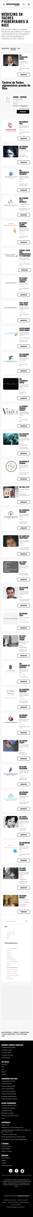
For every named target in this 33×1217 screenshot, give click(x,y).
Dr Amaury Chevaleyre (7, 1055)
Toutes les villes (11, 932)
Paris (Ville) (4, 1064)
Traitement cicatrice (12, 973)
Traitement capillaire (12, 971)
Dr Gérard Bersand (23, 793)
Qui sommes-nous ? (6, 1146)
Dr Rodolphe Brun (23, 57)
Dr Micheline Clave (24, 843)
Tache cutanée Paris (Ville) (8, 1081)
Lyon (2, 1066)
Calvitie (9, 952)
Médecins (13, 48)
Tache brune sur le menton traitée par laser (12, 1127)
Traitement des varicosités (8, 1108)
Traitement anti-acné (12, 969)
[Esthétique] (13, 4)
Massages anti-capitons (7, 1113)
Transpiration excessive (13, 975)
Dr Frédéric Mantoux (24, 690)
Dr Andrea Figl (23, 122)
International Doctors (6, 1165)
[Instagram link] (10, 1171)
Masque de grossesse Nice (8, 1086)
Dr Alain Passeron (23, 767)
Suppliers (3, 1163)
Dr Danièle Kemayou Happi (8, 1047)
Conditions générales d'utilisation (16, 1207)
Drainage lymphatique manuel (9, 1105)
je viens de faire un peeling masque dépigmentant (14, 1139)
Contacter (23, 75)
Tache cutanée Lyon (6, 1083)
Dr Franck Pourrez (23, 147)
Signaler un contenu (6, 1151)
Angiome (9, 950)
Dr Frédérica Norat (23, 381)
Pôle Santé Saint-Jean (23, 303)
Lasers (3, 1118)
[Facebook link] (16, 1171)
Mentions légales (24, 1202)
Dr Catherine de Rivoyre (24, 665)
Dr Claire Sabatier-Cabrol (23, 280)
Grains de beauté (11, 959)
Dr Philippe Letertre (24, 435)
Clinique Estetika (5, 1057)
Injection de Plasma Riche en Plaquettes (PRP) (13, 1137)
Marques (3, 1160)
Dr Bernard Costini (6, 1052)
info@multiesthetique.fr (23, 1196)
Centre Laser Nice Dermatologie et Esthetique (25, 253)
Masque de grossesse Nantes (8, 1096)
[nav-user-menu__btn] (28, 4)
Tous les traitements (12, 948)
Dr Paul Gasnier (22, 869)
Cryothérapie (10, 958)
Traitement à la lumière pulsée (9, 1134)
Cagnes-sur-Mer (11, 934)
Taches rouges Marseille (7, 1088)
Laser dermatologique (12, 961)
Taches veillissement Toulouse (9, 1099)
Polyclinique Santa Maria (24, 329)
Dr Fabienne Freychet (24, 355)
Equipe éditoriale (5, 1148)
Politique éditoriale (15, 1204)
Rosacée (9, 965)
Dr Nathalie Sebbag (24, 462)
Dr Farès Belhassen (23, 817)
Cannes (9, 935)
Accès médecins (5, 1158)
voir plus (21, 64)
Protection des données (10, 1200)
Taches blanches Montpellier (8, 1093)
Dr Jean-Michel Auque (22, 638)
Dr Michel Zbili (23, 614)
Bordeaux (3, 1074)
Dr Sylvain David (23, 588)
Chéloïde (9, 954)
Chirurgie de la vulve (6, 1110)
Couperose (9, 956)
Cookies (4, 1202)
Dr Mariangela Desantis (24, 172)
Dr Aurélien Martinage (24, 537)
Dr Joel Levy (24, 487)
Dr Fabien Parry (23, 741)
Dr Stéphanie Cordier (6, 1050)
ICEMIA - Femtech (20, 97)
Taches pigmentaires (12, 967)
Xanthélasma (10, 978)
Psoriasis (9, 963)
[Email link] (22, 1171)
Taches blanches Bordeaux (8, 1091)
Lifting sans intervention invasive (9, 1115)
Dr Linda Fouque (22, 563)
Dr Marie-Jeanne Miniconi (23, 225)
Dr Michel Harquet (23, 716)
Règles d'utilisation (22, 1200)
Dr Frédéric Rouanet (24, 511)
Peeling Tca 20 (5, 1125)
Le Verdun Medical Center (23, 408)
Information (5, 48)
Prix (18, 48)
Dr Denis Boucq (22, 896)
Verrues (9, 977)
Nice (8, 937)
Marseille (3, 1072)
